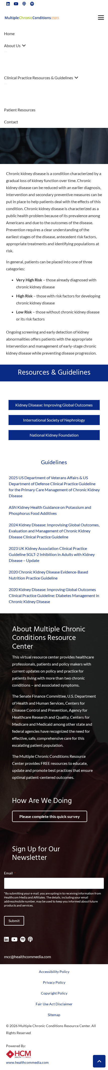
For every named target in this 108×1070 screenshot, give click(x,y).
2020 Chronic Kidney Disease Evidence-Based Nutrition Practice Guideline (48, 574)
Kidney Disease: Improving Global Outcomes (54, 404)
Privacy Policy (54, 982)
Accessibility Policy (54, 971)
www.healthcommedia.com (27, 1062)
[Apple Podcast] (30, 939)
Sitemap (54, 1015)
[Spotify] (22, 939)
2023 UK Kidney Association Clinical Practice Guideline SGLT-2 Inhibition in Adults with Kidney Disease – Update (52, 554)
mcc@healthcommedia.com (27, 956)
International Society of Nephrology (54, 420)
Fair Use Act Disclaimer (54, 1004)
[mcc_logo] (32, 18)
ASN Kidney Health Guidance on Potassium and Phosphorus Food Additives (50, 510)
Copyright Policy (54, 993)
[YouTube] (14, 939)
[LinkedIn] (6, 939)
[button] (101, 18)
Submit (14, 921)
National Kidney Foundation (54, 435)
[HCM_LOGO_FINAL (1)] (18, 1054)
